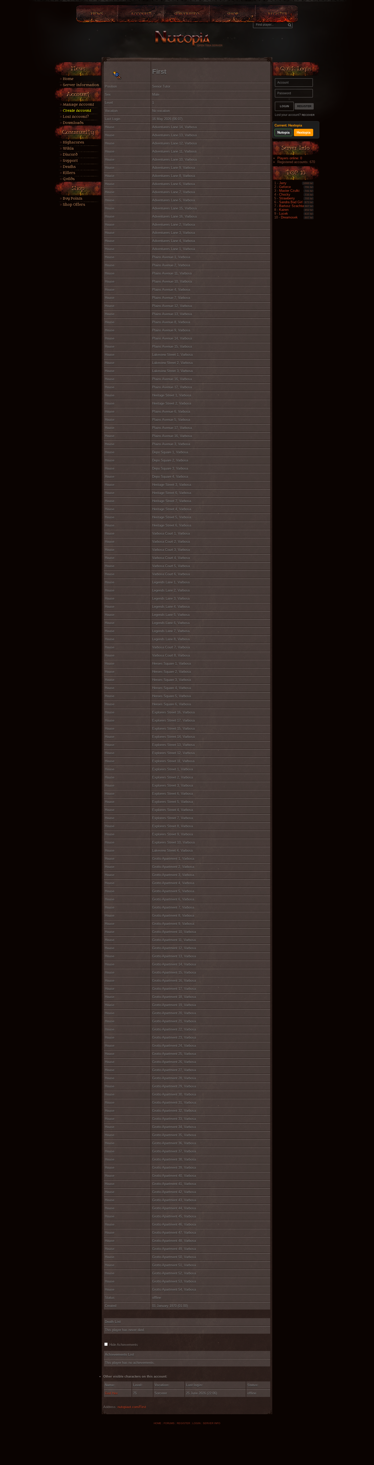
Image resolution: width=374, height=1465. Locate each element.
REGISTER (183, 1423)
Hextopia (303, 132)
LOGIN (196, 1423)
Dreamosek (289, 217)
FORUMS (169, 1423)
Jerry (282, 183)
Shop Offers (74, 204)
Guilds (69, 179)
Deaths (69, 167)
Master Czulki (289, 191)
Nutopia (283, 132)
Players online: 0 (289, 158)
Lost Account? (76, 117)
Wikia (68, 148)
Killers (69, 173)
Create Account (77, 110)
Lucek (283, 213)
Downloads (73, 123)
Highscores (73, 142)
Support (70, 161)
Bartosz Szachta (291, 206)
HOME (157, 1423)
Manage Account (78, 104)
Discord (70, 154)
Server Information (81, 85)
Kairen (284, 210)
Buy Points (72, 198)
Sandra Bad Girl (291, 202)
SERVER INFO (211, 1423)
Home (68, 79)
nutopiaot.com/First (132, 1407)
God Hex (111, 1393)
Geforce (285, 187)
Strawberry (287, 198)
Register (304, 106)
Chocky (284, 194)
